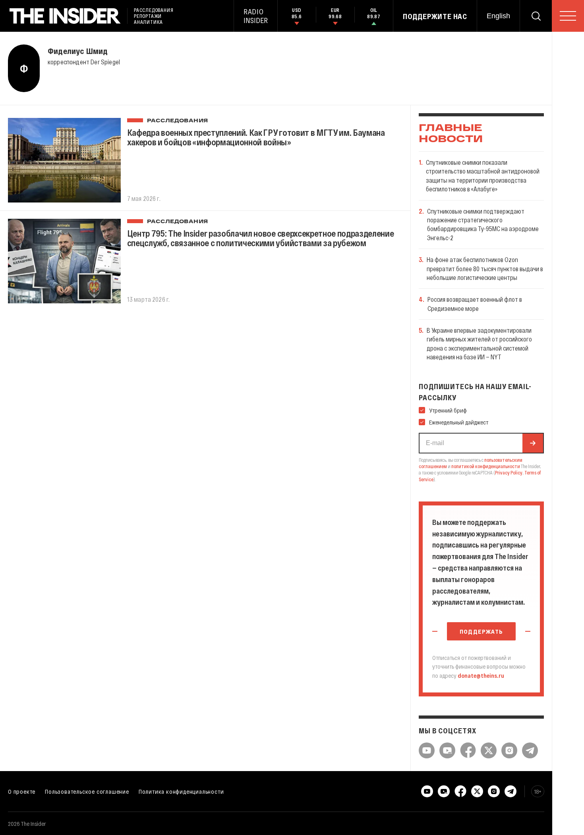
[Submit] (532, 443)
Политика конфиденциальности (181, 791)
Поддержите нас (435, 16)
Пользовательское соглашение (87, 791)
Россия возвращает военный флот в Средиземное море (474, 303)
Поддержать (481, 631)
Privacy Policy (508, 472)
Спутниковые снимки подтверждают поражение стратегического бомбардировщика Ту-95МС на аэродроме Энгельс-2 (483, 224)
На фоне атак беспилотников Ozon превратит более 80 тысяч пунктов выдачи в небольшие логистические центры (485, 268)
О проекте (21, 791)
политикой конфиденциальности (485, 466)
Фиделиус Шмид (78, 51)
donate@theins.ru (481, 675)
